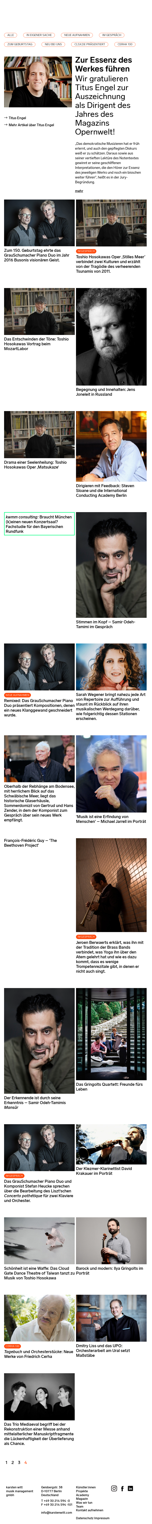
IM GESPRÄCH (86, 251)
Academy (82, 1495)
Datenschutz (84, 1518)
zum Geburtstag (19, 44)
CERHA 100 (12, 1346)
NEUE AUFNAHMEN (17, 695)
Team (79, 1506)
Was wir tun (84, 1502)
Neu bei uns (53, 44)
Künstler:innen (86, 1487)
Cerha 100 (125, 44)
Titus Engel (17, 118)
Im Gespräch (111, 35)
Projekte (82, 1491)
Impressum (102, 1518)
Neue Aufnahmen (77, 35)
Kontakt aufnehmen (89, 1510)
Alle (10, 35)
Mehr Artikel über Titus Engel (31, 125)
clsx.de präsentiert (90, 44)
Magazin (82, 1499)
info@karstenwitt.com (56, 1512)
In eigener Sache (39, 35)
